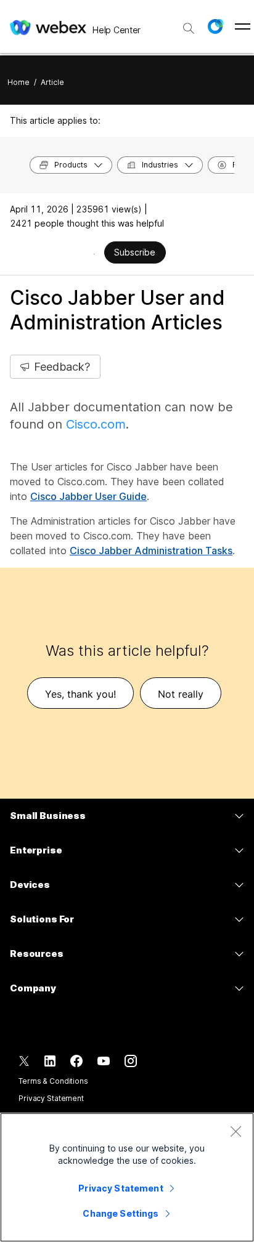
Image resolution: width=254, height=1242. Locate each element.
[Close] (235, 1131)
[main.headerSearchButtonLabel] (188, 24)
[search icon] (188, 28)
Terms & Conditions (53, 1081)
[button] (215, 26)
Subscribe (134, 252)
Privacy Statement (51, 1098)
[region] (127, 1177)
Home (18, 82)
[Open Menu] (242, 26)
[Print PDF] (94, 254)
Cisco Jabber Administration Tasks (151, 550)
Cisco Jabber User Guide (88, 496)
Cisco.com (96, 424)
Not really (180, 694)
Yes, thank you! (80, 694)
